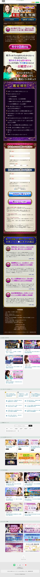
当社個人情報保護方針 (10, 226)
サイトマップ (23, 329)
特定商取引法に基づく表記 (20, 324)
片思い (7, 428)
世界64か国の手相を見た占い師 (11, 430)
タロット (11, 428)
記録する (16, 189)
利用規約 (22, 227)
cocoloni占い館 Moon (20, 568)
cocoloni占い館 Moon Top (20, 326)
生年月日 (12, 163)
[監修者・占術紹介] (28, 19)
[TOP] (12, 19)
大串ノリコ (31, 428)
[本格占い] (3, 2)
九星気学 (21, 428)
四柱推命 (16, 428)
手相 (18, 430)
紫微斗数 (25, 428)
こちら (20, 185)
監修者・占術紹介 (17, 329)
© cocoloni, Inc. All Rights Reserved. (20, 574)
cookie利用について (20, 567)
